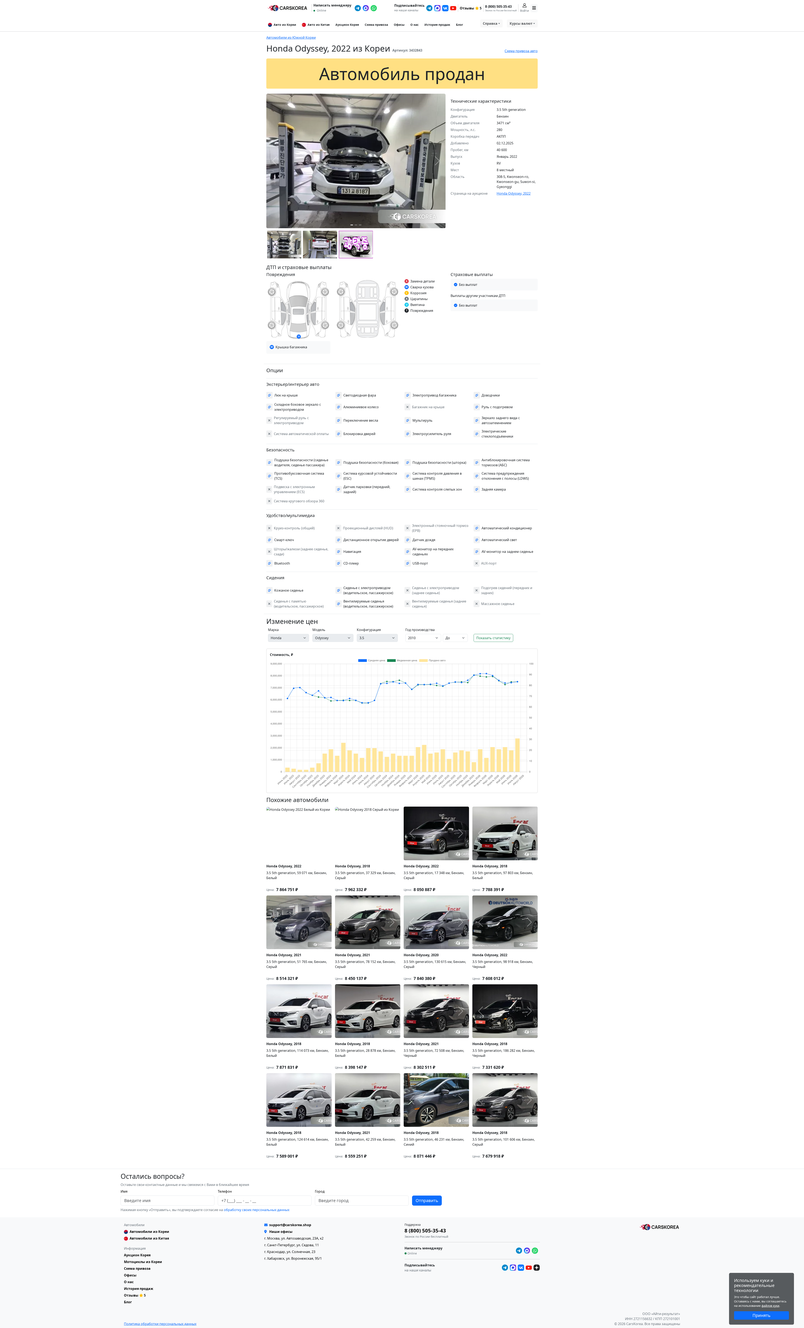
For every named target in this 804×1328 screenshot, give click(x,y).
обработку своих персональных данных (256, 1210)
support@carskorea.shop (290, 1225)
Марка (273, 629)
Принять (761, 1315)
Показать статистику (493, 638)
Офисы (399, 25)
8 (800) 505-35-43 (498, 6)
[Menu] (534, 8)
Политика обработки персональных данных (160, 1324)
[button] (437, 161)
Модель (318, 629)
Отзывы (467, 8)
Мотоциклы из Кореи (143, 1261)
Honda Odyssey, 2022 (514, 193)
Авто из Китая (319, 25)
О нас (414, 25)
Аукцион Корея (347, 25)
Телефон (225, 1191)
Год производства (420, 629)
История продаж (437, 25)
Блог (459, 25)
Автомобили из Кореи (149, 1231)
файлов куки (770, 1306)
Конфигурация (369, 629)
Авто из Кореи (285, 25)
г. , (293, 1238)
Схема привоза (376, 25)
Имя (124, 1191)
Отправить (427, 1200)
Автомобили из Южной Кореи (291, 37)
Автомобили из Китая (149, 1238)
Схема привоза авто (521, 51)
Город (320, 1191)
